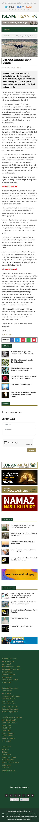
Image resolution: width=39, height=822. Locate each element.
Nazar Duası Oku (8, 760)
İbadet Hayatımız (8, 733)
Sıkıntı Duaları (7, 691)
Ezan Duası (6, 768)
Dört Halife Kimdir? (9, 720)
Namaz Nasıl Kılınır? (9, 659)
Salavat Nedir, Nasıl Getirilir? (21, 626)
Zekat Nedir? (6, 728)
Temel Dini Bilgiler (8, 738)
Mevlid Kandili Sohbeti (19, 618)
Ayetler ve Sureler (8, 674)
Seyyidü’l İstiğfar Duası (10, 762)
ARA (28, 3)
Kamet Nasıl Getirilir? (9, 723)
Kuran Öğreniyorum (9, 770)
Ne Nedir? (5, 749)
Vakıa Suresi (6, 755)
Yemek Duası (6, 730)
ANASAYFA (7, 36)
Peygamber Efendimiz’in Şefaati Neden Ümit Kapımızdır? (22, 526)
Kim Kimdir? (6, 741)
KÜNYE (4, 3)
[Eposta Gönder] (34, 340)
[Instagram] (15, 10)
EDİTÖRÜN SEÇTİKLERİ (8, 588)
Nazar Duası (6, 693)
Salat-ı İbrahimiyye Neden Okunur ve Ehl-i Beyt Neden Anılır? (23, 551)
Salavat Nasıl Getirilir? (10, 706)
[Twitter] (12, 10)
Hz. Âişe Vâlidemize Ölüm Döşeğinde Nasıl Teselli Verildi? (24, 559)
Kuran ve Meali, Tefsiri (10, 680)
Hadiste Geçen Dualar (10, 712)
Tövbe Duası (6, 682)
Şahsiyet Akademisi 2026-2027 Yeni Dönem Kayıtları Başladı (23, 603)
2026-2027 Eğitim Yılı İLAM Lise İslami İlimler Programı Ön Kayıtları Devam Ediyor (22, 596)
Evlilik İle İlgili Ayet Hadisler (12, 717)
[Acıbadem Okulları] (20, 641)
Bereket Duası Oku (9, 704)
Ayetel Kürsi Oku (8, 701)
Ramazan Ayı (6, 725)
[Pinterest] (25, 10)
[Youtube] (19, 10)
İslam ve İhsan (7, 335)
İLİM (13, 36)
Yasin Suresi (6, 747)
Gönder (31, 450)
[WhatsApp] (22, 10)
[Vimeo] (28, 796)
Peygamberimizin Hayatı (11, 696)
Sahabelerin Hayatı (9, 757)
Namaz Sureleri (7, 672)
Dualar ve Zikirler (8, 661)
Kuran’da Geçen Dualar (10, 709)
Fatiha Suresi (6, 765)
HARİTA (19, 3)
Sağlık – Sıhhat (7, 736)
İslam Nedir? (6, 664)
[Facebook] (9, 10)
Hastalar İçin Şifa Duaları (11, 667)
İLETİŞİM (33, 3)
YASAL (24, 3)
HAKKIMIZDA (12, 3)
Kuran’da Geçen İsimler (10, 688)
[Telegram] (28, 10)
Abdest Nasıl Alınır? (9, 699)
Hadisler (5, 752)
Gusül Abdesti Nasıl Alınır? (11, 669)
